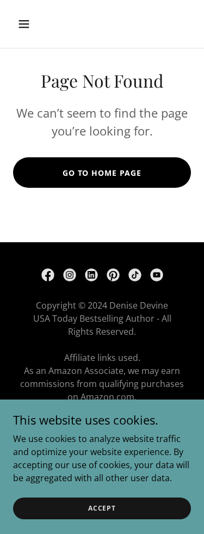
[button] (33, 24)
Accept (102, 508)
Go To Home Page (102, 173)
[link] (48, 275)
